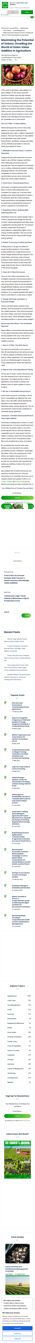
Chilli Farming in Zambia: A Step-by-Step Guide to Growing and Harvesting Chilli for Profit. (21, 782)
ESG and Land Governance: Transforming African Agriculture (20, 706)
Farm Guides (17, 57)
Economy (10, 1014)
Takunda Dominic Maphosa (9, 55)
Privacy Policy (26, 502)
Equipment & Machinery (15, 1023)
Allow (29, 11)
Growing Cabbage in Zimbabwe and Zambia (21, 887)
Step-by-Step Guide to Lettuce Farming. (21, 768)
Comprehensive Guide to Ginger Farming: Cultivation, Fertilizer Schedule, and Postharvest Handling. (20, 754)
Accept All (17, 1328)
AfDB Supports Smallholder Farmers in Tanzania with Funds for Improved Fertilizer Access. (21, 799)
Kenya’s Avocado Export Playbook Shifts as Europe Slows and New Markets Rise (17, 658)
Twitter (3, 481)
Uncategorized (12, 1078)
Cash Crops (11, 1000)
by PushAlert (6, 13)
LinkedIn (9, 481)
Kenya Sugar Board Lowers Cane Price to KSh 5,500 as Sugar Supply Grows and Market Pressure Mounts (16, 667)
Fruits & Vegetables (14, 1046)
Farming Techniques (14, 1037)
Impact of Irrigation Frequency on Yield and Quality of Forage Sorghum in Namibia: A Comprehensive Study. (21, 722)
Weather (10, 1082)
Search (6, 612)
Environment (11, 1019)
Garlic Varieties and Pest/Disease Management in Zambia (16, 1269)
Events (9, 1028)
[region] (17, 1326)
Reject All (18, 1339)
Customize (17, 1333)
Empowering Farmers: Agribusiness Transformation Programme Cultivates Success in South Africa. (21, 837)
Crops (9, 1009)
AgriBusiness (12, 996)
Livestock (10, 1064)
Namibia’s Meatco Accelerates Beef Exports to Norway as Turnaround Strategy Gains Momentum (17, 677)
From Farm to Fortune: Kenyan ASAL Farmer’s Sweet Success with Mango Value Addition (16, 579)
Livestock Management (15, 1069)
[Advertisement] (17, 528)
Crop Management (7, 57)
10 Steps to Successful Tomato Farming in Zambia (21, 875)
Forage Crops (12, 1041)
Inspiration (11, 1055)
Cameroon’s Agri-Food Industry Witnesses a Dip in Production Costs (16, 598)
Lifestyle (10, 1059)
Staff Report (9, 1274)
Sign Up (17, 497)
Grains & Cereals (13, 1050)
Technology (11, 1073)
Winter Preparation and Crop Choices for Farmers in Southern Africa (21, 738)
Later (18, 11)
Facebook (19, 481)
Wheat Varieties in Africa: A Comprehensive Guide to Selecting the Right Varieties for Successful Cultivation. (21, 902)
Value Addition (17, 561)
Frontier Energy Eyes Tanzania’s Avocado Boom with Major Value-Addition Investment (16, 648)
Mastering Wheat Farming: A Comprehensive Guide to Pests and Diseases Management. (20, 920)
